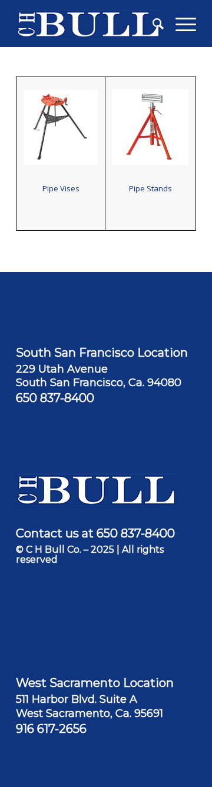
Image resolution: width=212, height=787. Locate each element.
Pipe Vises (61, 188)
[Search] (152, 23)
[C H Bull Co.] (88, 23)
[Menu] (180, 23)
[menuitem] (152, 23)
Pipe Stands (150, 188)
